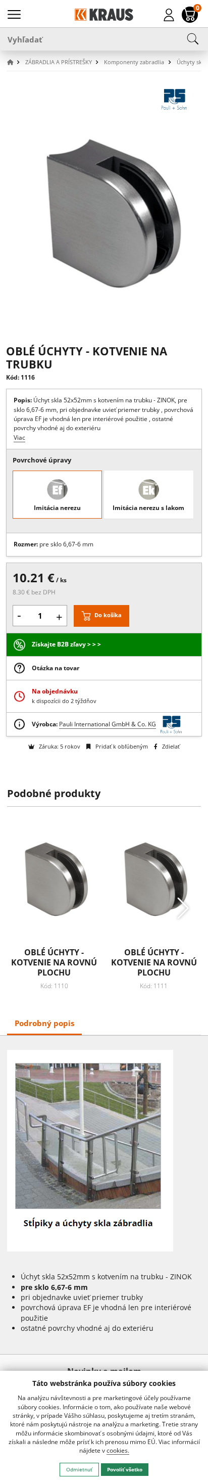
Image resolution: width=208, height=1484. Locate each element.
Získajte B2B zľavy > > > (66, 644)
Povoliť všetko (124, 1469)
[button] (15, 62)
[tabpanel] (104, 1195)
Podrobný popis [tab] (44, 1023)
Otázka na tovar (55, 668)
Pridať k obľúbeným (120, 746)
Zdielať (170, 746)
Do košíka (108, 615)
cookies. (118, 1450)
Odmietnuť (79, 1469)
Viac (19, 437)
